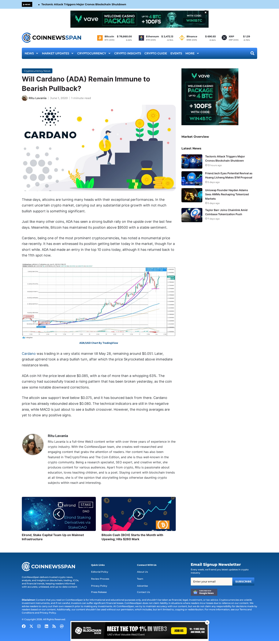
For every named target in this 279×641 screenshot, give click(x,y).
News (29, 53)
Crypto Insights (127, 53)
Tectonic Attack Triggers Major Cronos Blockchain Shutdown (83, 4)
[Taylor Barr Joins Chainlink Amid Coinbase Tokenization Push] (191, 215)
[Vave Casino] (139, 19)
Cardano (29, 354)
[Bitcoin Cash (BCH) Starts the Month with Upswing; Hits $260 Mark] (139, 514)
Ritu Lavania (37, 98)
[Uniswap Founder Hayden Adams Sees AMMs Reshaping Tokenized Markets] (191, 195)
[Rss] (54, 626)
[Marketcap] (62, 626)
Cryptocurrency (91, 53)
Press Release (99, 592)
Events (176, 53)
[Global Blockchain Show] (139, 631)
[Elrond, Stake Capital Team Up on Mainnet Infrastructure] (59, 514)
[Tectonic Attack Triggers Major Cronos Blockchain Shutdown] (191, 161)
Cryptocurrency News (37, 70)
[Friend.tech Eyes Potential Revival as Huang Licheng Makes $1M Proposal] (191, 178)
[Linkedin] (46, 626)
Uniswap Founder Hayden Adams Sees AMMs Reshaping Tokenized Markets (227, 194)
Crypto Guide (155, 53)
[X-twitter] (31, 626)
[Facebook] (24, 626)
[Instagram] (39, 626)
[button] (98, 565)
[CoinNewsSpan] (52, 38)
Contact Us (143, 592)
